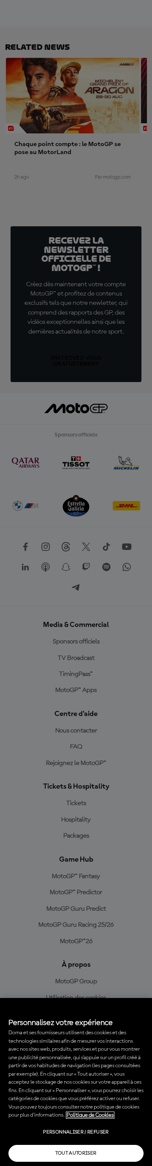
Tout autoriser (75, 1153)
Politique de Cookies (90, 1115)
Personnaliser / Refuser (76, 1132)
